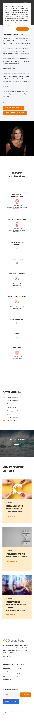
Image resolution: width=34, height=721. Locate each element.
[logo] (13, 641)
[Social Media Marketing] (17, 360)
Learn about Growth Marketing (15, 113)
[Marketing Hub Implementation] (17, 209)
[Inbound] (17, 337)
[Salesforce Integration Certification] (17, 231)
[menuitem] (9, 665)
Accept (22, 29)
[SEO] (17, 262)
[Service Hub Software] (17, 285)
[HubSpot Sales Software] (17, 308)
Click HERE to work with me (13, 108)
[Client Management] (17, 322)
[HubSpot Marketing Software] (17, 248)
